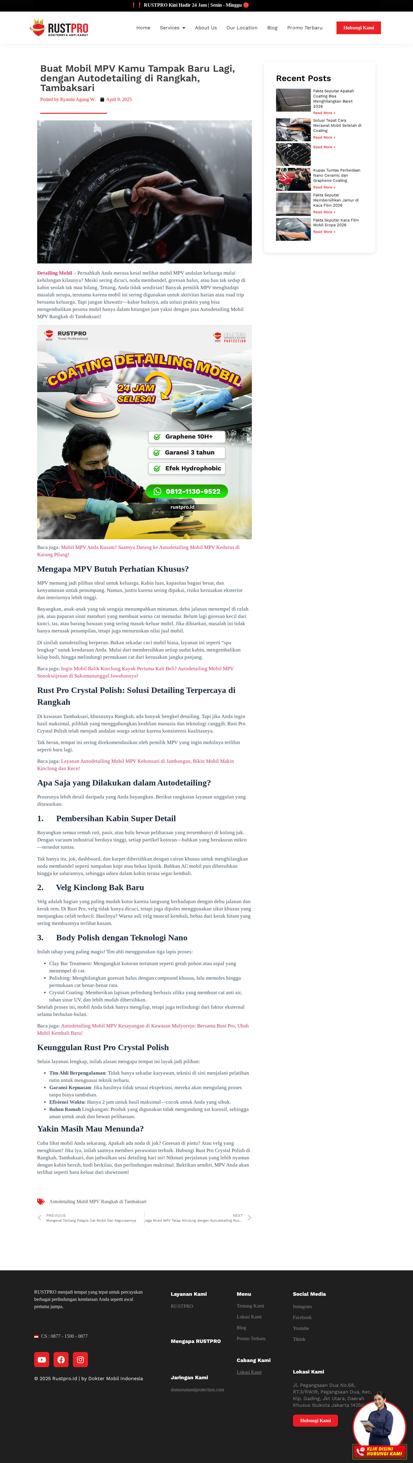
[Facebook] (61, 1359)
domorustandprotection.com (197, 1389)
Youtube (301, 1328)
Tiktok (299, 1339)
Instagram (302, 1306)
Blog (272, 28)
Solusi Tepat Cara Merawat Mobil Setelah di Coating (337, 125)
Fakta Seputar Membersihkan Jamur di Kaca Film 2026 (336, 200)
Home (143, 28)
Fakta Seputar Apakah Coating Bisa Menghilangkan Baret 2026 (333, 99)
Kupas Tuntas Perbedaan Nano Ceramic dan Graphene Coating (336, 175)
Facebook (302, 1317)
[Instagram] (80, 1359)
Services (169, 28)
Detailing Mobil (54, 273)
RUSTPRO (182, 1306)
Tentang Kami (250, 1305)
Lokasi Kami (249, 1316)
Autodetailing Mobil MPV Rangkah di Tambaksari (97, 1201)
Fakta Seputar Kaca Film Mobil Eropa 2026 (336, 222)
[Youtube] (41, 1359)
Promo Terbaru (305, 28)
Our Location (242, 28)
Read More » (324, 113)
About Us (206, 28)
